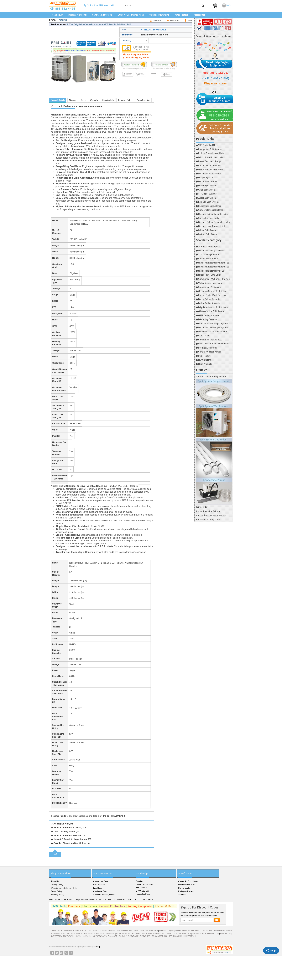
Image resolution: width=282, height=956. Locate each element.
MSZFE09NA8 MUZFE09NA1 (187, 930)
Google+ (61, 953)
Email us (139, 881)
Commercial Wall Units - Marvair (214, 279)
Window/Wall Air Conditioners (212, 332)
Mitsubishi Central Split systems (213, 327)
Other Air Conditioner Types (131, 15)
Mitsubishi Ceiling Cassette (211, 251)
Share (189, 20)
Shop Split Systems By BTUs (211, 271)
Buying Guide (184, 888)
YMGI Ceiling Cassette (208, 255)
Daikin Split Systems (207, 182)
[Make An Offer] (163, 69)
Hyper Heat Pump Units (209, 275)
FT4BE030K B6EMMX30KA (179, 933)
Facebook (52, 953)
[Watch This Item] (134, 69)
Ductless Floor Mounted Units (212, 226)
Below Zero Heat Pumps (209, 161)
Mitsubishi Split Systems (209, 174)
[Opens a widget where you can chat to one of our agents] (271, 951)
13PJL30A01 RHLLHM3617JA (181, 936)
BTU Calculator (142, 891)
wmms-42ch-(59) (166, 930)
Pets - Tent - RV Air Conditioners (213, 344)
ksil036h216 (225, 933)
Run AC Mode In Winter (209, 165)
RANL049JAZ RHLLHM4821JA (205, 933)
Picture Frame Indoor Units (211, 153)
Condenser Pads (100, 891)
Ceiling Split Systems (159, 15)
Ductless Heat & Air (186, 885)
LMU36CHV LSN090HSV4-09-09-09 (217, 930)
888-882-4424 (141, 888)
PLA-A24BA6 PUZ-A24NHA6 (137, 936)
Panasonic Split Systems (209, 206)
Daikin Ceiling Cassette (209, 299)
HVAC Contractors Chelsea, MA (69, 827)
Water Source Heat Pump (210, 283)
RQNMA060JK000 (159, 936)
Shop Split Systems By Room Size (213, 263)
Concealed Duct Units (208, 218)
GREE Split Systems (207, 190)
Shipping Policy (57, 894)
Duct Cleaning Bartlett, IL (66, 831)
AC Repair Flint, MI (63, 823)
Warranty (94, 100)
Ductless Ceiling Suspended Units (214, 222)
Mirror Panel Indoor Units (210, 157)
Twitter (57, 953)
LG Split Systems (206, 178)
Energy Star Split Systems (210, 149)
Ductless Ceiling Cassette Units (213, 214)
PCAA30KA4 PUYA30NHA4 (128, 933)
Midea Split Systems (207, 230)
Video (83, 100)
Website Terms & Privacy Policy (64, 888)
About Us (55, 881)
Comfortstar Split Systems (210, 210)
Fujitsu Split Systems (207, 186)
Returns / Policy (125, 100)
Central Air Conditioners (188, 881)
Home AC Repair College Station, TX (72, 839)
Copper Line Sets (100, 881)
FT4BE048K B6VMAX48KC (153, 933)
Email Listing (174, 20)
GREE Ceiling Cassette (208, 315)
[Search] (203, 6)
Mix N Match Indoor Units (210, 169)
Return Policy (56, 891)
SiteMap (96, 946)
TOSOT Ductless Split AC (209, 247)
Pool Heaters (204, 356)
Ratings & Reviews (186, 891)
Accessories (199, 15)
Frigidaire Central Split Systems (213, 307)
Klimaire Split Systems (208, 202)
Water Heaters (181, 15)
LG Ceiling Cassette (207, 319)
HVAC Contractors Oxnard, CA (69, 835)
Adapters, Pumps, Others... (105, 894)
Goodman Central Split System (212, 291)
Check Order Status (144, 884)
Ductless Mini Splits (77, 15)
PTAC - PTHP (204, 336)
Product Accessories (207, 348)
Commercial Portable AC (210, 340)
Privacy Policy (57, 885)
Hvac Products (205, 364)
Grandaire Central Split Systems (213, 323)
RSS (71, 953)
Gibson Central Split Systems (211, 311)
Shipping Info (108, 100)
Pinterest (66, 953)
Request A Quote (143, 894)
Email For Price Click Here (154, 34)
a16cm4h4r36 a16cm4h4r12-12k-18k (99, 933)
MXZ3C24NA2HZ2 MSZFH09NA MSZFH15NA (112, 930)
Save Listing (157, 20)
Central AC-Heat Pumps (209, 352)
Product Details (58, 100)
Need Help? (57, 15)
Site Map (182, 894)
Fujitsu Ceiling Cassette (209, 303)
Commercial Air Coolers (209, 287)
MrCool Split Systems (208, 234)
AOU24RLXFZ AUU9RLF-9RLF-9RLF (66, 933)
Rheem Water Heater (208, 259)
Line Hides (97, 888)
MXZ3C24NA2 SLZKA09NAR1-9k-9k (108, 936)
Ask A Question (143, 100)
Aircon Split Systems (207, 198)
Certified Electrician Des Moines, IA (71, 843)
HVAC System (204, 360)
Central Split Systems (102, 15)
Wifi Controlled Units (208, 145)
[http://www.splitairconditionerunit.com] (214, 442)
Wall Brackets (99, 885)
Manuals (72, 100)
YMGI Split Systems (207, 194)
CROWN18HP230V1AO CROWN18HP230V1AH (71, 930)
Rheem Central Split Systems (212, 295)
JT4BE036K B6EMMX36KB (146, 930)
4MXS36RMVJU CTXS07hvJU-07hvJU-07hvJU (71, 936)
